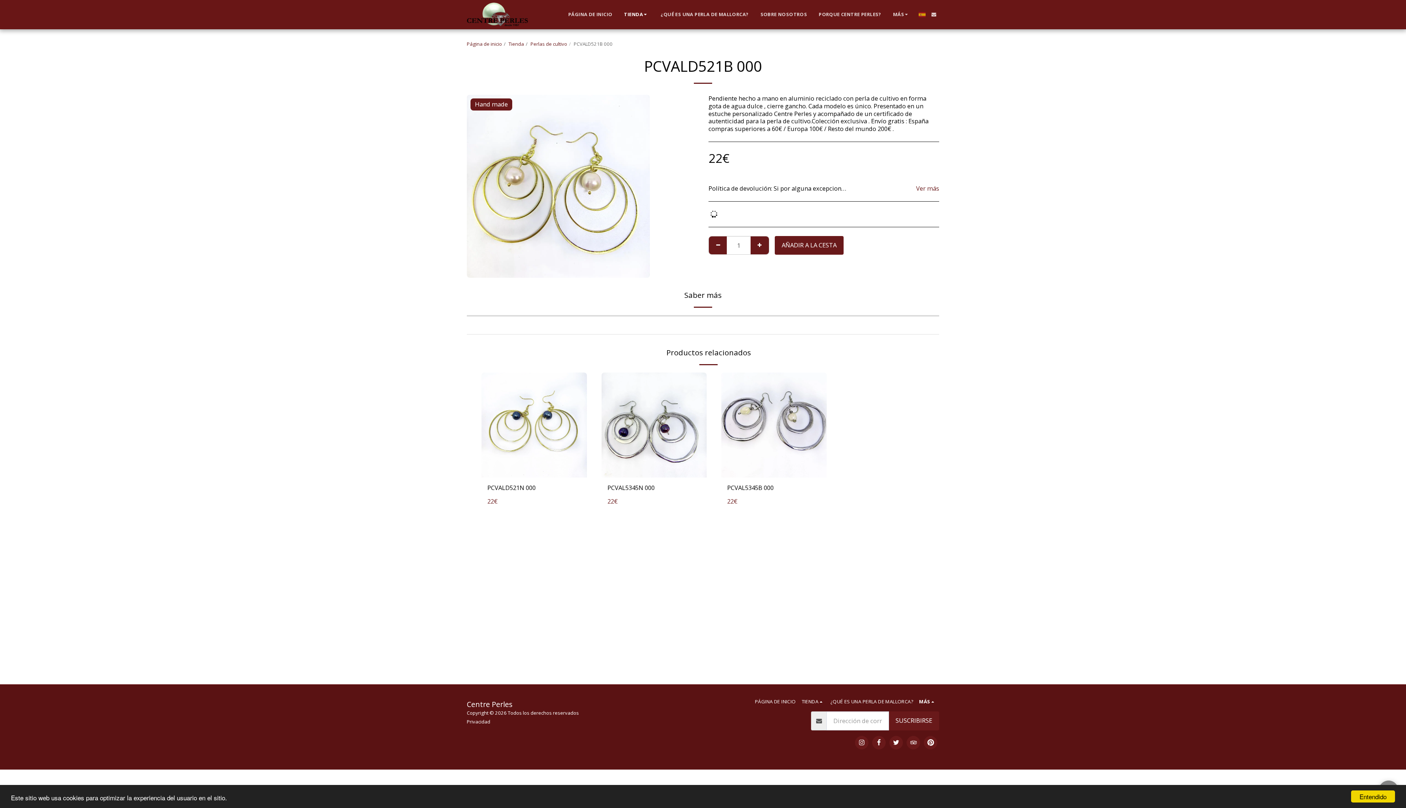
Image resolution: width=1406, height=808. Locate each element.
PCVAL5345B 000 (750, 487)
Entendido (1373, 796)
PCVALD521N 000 (511, 487)
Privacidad (478, 721)
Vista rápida (534, 469)
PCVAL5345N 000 (631, 487)
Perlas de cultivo (549, 44)
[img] (534, 425)
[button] (934, 14)
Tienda (516, 44)
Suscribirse (914, 720)
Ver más (927, 188)
